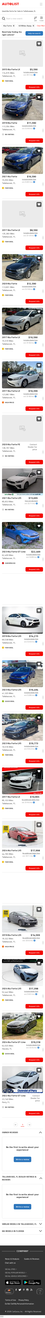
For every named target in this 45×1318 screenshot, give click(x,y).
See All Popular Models (15, 1272)
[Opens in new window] (13, 1282)
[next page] (29, 1125)
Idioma (8, 1292)
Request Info (34, 87)
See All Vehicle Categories (16, 1276)
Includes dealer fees (31, 72)
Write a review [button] (22, 1159)
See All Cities (11, 1269)
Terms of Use (10, 1300)
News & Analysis (12, 1258)
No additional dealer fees (30, 800)
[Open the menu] (41, 4)
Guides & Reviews (31, 1258)
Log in (40, 1291)
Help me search (34, 33)
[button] (35, 18)
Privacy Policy (23, 1300)
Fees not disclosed (31, 501)
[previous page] (16, 1125)
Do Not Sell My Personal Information (19, 1303)
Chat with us (10, 1262)
